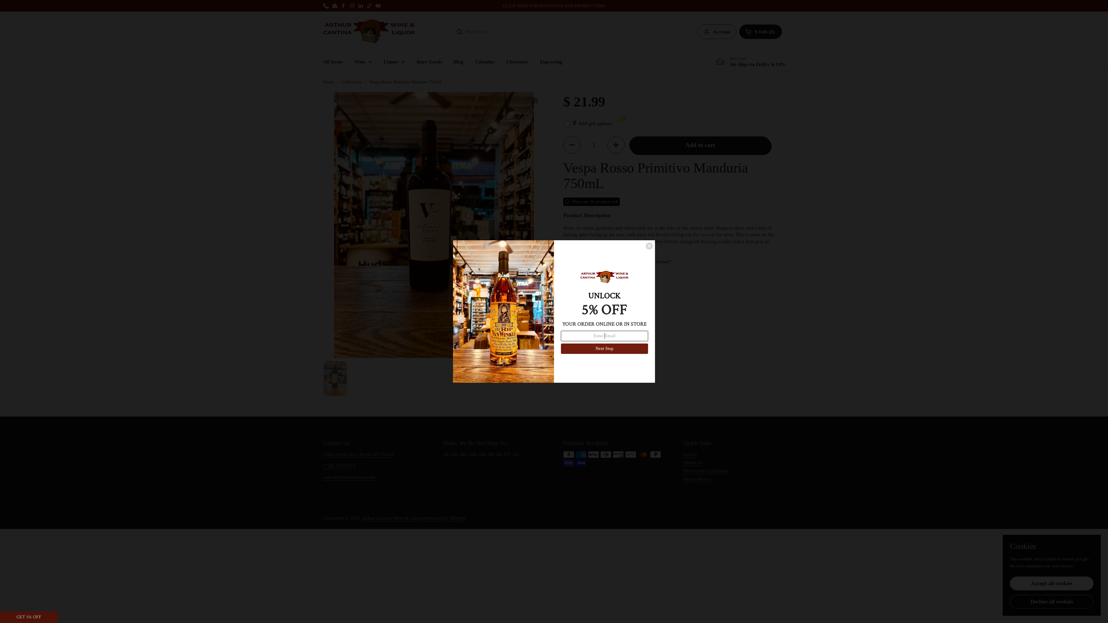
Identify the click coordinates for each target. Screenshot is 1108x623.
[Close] (649, 246)
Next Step (604, 349)
